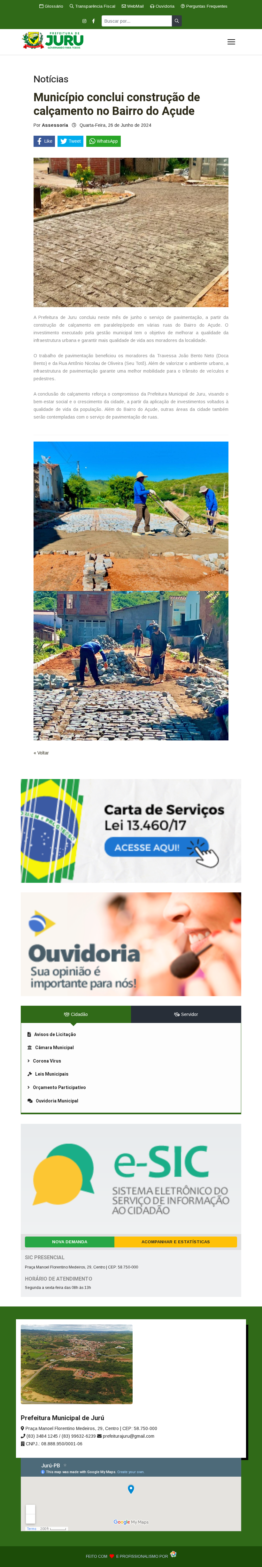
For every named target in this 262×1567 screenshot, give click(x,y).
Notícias (51, 79)
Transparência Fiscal (94, 6)
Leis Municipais (51, 1074)
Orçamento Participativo (59, 1087)
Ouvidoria (164, 6)
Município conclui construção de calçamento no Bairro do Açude (117, 104)
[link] (131, 831)
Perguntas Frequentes (206, 6)
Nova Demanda (69, 1241)
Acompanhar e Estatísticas (176, 1241)
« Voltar (41, 752)
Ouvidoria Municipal (57, 1101)
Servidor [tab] (189, 1014)
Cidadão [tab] (79, 1014)
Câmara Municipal (54, 1047)
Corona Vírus (47, 1061)
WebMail (135, 6)
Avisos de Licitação (55, 1034)
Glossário (53, 6)
